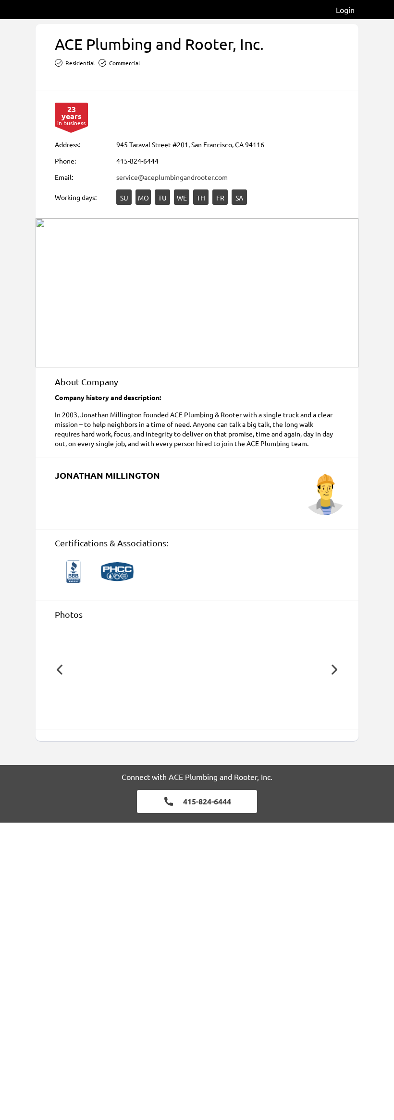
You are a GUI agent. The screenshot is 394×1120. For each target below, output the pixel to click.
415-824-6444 (137, 160)
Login (345, 9)
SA (239, 197)
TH (201, 197)
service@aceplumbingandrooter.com (172, 177)
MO (143, 197)
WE (182, 197)
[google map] (197, 292)
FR (220, 197)
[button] (59, 669)
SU (124, 197)
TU (162, 197)
